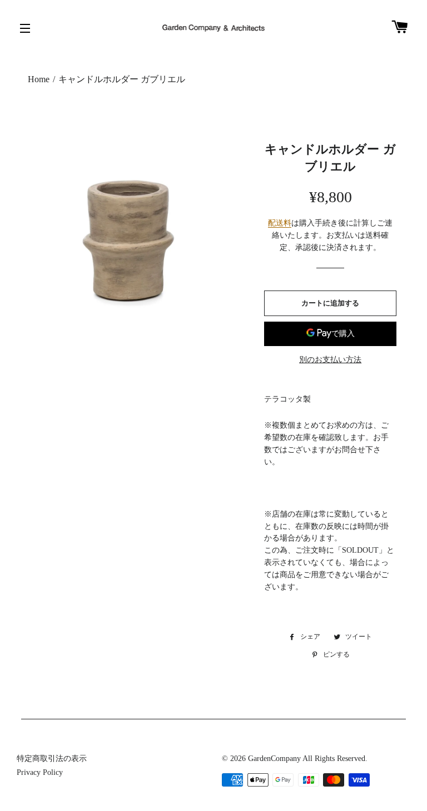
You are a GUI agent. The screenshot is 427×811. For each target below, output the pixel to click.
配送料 (279, 223)
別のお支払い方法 (330, 360)
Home (38, 79)
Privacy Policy (40, 772)
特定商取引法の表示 (52, 758)
